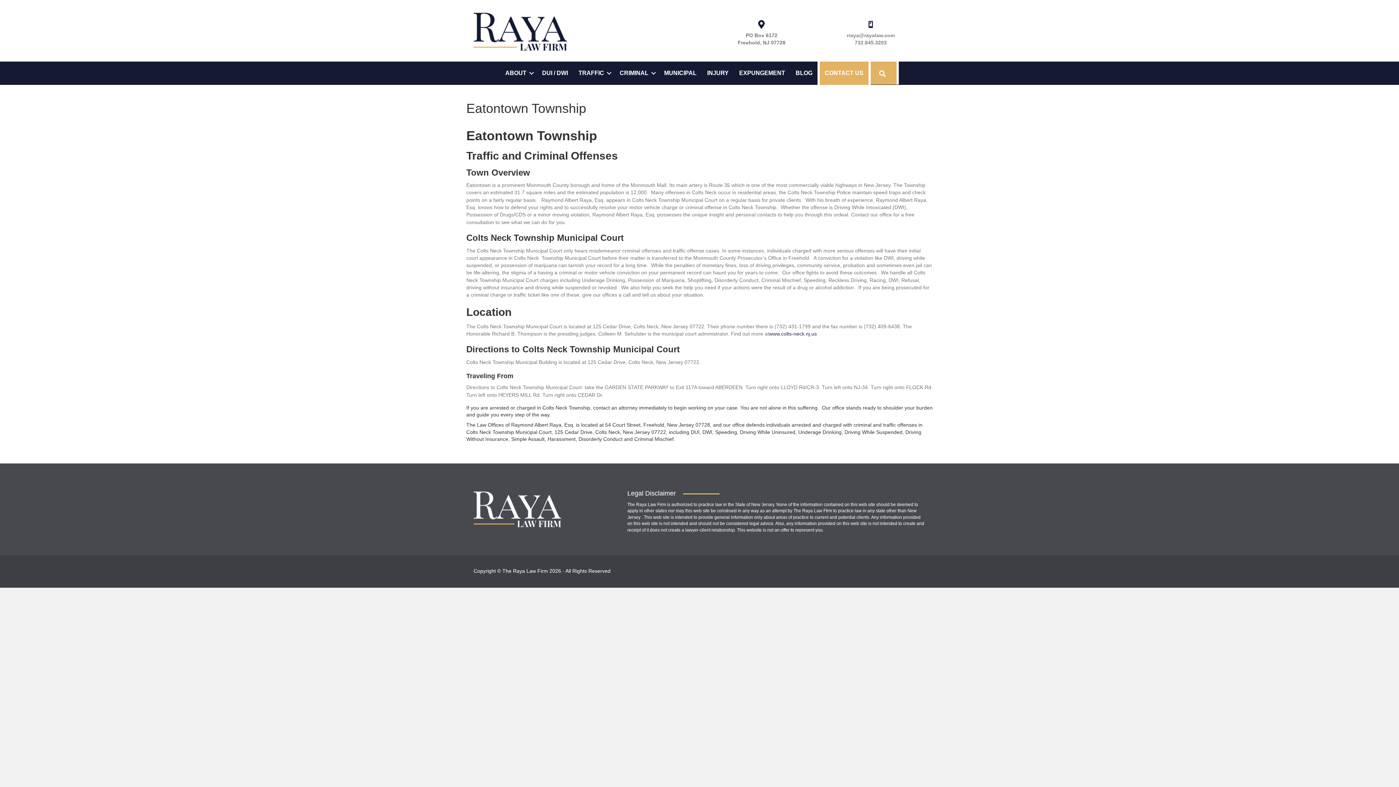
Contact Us (844, 73)
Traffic (591, 73)
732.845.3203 (871, 43)
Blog (804, 73)
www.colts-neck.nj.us (793, 334)
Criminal (634, 73)
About (515, 73)
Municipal (680, 73)
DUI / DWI (555, 73)
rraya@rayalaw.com (871, 35)
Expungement (762, 73)
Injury (718, 73)
